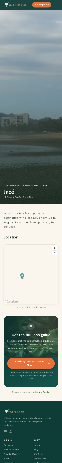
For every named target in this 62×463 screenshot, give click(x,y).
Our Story (39, 454)
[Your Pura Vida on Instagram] (10, 431)
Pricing (37, 445)
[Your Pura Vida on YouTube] (5, 431)
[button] (22, 276)
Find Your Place (11, 186)
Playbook (8, 445)
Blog (36, 449)
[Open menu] (56, 4)
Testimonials (40, 458)
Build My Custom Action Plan (29, 363)
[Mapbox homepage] (11, 301)
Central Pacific (30, 186)
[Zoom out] (54, 252)
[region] (31, 275)
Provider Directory (13, 454)
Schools (8, 458)
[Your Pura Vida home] (15, 4)
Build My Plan (42, 4)
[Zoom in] (54, 248)
